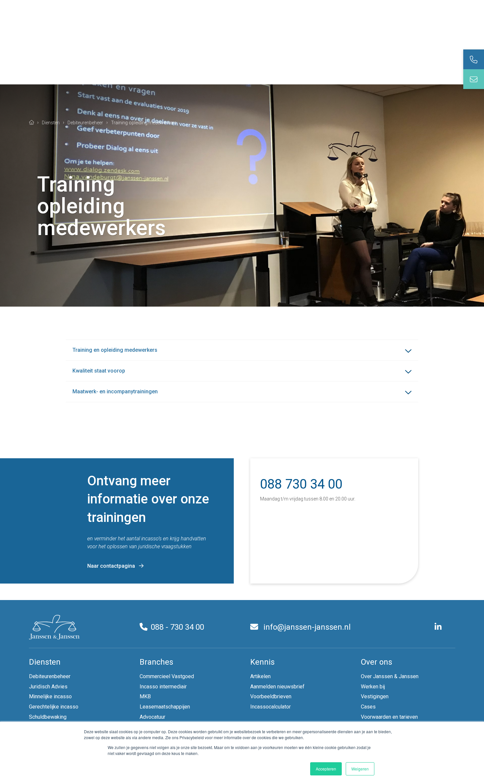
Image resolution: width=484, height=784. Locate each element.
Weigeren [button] (360, 768)
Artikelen (260, 676)
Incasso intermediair (163, 686)
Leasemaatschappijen (165, 707)
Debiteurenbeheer (49, 676)
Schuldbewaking (48, 717)
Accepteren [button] (326, 768)
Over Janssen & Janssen (389, 676)
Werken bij (373, 686)
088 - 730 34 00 (177, 627)
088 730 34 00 (301, 484)
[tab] (473, 59)
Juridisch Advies (48, 686)
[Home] (31, 122)
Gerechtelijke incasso (53, 707)
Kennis (262, 662)
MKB (145, 696)
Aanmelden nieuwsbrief (277, 686)
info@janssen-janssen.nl (306, 627)
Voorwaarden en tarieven (389, 717)
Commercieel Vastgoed (167, 676)
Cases (368, 707)
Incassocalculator (270, 707)
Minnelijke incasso (50, 696)
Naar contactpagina (111, 566)
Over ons (376, 662)
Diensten (45, 662)
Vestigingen (375, 696)
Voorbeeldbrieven (270, 696)
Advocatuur (152, 717)
